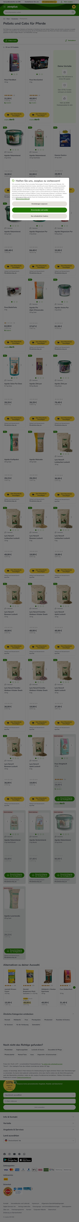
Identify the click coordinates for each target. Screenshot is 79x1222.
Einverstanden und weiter (39, 210)
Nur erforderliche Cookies (39, 216)
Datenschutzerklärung (22, 199)
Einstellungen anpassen (39, 204)
